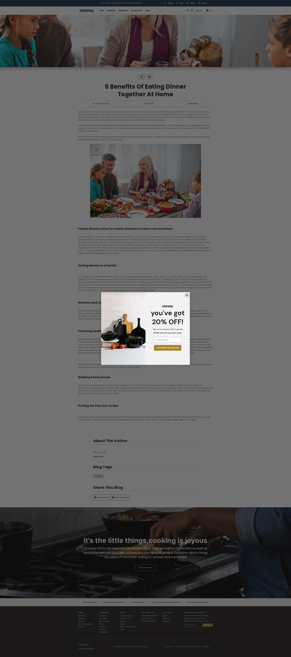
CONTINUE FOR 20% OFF (168, 348)
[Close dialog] (187, 295)
